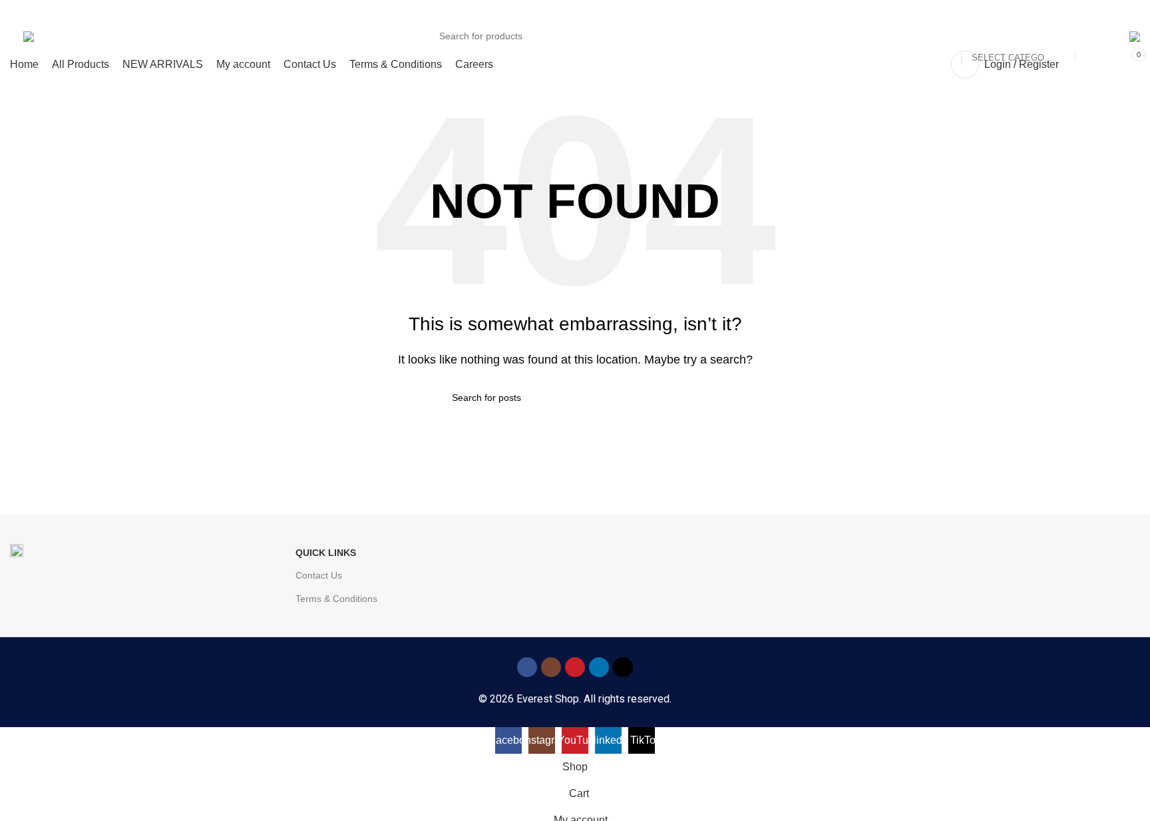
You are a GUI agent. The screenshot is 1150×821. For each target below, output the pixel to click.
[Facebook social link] (527, 667)
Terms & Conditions (336, 598)
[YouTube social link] (575, 667)
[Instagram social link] (551, 667)
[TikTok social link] (623, 667)
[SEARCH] (1090, 36)
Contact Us (318, 575)
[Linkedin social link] (599, 667)
